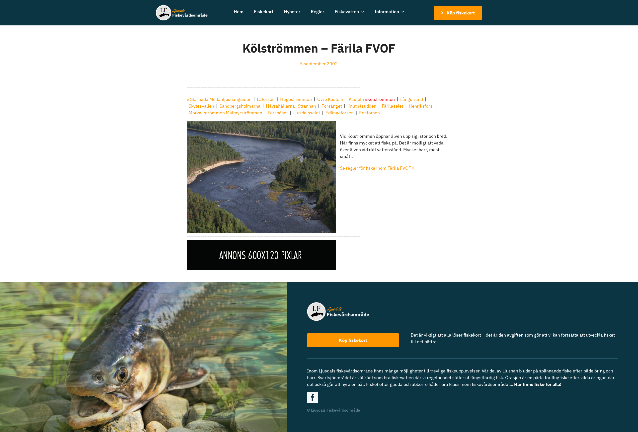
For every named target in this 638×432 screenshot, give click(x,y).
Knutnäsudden (361, 106)
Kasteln (356, 99)
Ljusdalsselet (306, 113)
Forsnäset (278, 113)
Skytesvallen (201, 106)
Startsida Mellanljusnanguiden (220, 99)
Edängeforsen (339, 113)
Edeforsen (369, 113)
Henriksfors (420, 106)
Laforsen (266, 99)
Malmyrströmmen (244, 113)
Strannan (307, 106)
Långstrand (411, 99)
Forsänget (331, 106)
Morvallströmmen (207, 113)
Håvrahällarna (280, 106)
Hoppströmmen (295, 99)
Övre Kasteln (330, 99)
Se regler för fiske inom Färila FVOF (377, 168)
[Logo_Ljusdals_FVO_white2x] (182, 7)
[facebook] (312, 397)
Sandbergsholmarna (240, 106)
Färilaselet (392, 106)
